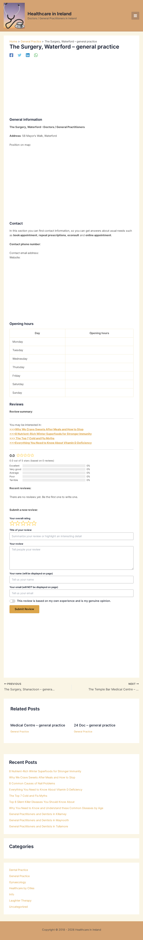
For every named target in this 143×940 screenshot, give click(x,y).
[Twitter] (19, 55)
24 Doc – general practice (94, 725)
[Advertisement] (71, 86)
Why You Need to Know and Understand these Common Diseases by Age (56, 808)
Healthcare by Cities (21, 888)
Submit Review (24, 609)
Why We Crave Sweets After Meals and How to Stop (42, 777)
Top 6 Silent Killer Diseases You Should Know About (41, 802)
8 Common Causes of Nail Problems (32, 783)
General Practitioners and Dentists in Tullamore (38, 826)
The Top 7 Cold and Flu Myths (28, 795)
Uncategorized (18, 906)
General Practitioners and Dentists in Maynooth (39, 820)
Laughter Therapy (20, 900)
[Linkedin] (28, 55)
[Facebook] (11, 55)
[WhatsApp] (36, 55)
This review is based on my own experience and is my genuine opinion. (64, 601)
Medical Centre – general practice (37, 725)
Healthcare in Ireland (50, 13)
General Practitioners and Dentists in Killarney (37, 814)
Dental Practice (18, 870)
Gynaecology (17, 882)
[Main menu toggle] (135, 16)
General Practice (19, 731)
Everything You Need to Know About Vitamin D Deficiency (45, 789)
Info (11, 894)
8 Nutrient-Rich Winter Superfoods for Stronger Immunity (45, 771)
